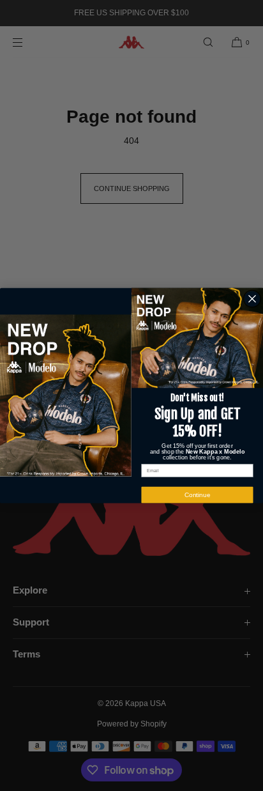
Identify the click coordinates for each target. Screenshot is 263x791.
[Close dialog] (252, 299)
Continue (197, 494)
